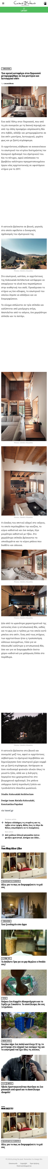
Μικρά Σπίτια (6, 1041)
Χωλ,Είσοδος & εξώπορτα (10, 881)
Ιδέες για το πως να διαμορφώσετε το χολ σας (22, 886)
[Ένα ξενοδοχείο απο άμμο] (24, 905)
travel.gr (8, 810)
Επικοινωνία (13, 1163)
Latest (24, 11)
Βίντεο (9, 1083)
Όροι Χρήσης (34, 1163)
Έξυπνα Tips (6, 958)
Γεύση (4, 998)
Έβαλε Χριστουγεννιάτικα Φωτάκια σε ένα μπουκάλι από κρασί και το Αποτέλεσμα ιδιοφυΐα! (22, 1089)
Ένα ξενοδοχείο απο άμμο (14, 924)
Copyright (23, 1163)
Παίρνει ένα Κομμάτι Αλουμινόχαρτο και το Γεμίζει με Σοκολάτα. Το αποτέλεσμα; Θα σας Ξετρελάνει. (23, 1004)
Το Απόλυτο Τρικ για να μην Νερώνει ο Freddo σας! (23, 963)
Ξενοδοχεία (6, 921)
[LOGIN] (45, 3)
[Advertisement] (24, 38)
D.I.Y (3, 1083)
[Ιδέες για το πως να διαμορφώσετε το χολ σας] (24, 865)
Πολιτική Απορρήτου (24, 1166)
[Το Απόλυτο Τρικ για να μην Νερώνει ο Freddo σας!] (24, 943)
